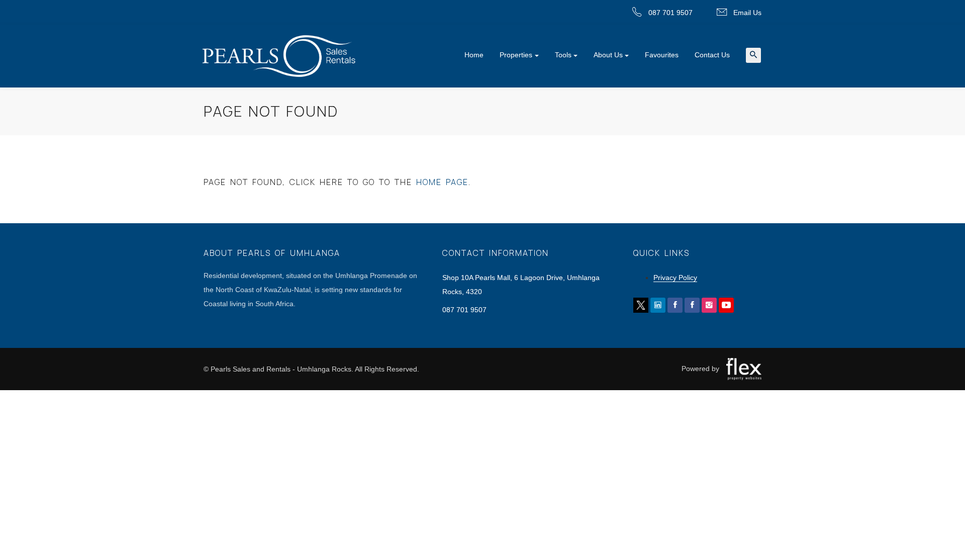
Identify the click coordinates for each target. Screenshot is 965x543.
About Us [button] (608, 55)
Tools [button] (563, 55)
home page (442, 182)
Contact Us (712, 55)
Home (474, 55)
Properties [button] (516, 55)
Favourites (662, 55)
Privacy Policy (675, 278)
